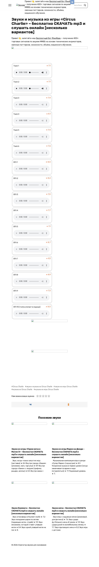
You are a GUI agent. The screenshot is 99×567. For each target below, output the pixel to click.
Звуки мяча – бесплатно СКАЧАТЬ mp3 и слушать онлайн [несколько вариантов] (69, 511)
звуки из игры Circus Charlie (66, 387)
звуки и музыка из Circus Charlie (39, 387)
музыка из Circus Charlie (22, 389)
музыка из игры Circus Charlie (47, 389)
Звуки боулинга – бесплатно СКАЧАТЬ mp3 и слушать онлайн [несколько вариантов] (27, 511)
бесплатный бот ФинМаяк (61, 1)
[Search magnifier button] (85, 5)
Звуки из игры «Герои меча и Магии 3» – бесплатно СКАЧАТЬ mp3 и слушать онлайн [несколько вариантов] (28, 453)
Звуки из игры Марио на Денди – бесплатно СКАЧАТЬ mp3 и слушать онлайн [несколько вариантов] (68, 453)
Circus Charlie (18, 387)
